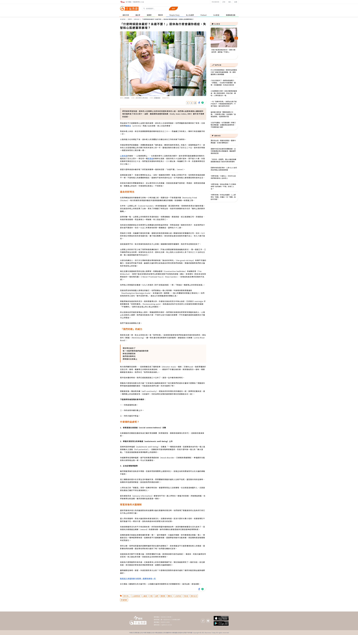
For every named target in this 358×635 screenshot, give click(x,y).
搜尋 (173, 8)
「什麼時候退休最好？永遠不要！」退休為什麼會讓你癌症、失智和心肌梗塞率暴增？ (167, 19)
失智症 (150, 158)
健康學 (130, 19)
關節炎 (128, 126)
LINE (223, 2)
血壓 (156, 596)
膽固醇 (163, 596)
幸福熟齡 (123, 19)
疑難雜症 (136, 19)
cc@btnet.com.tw (166, 625)
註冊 (235, 2)
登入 (230, 2)
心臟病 (144, 596)
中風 (151, 596)
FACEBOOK (215, 2)
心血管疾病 (136, 596)
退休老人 (126, 596)
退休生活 (194, 596)
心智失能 (123, 156)
